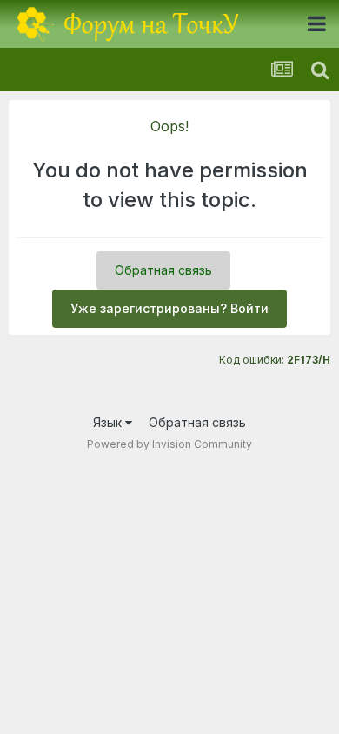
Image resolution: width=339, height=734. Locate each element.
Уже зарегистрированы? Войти (169, 308)
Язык (109, 422)
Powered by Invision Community (169, 443)
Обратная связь (163, 270)
